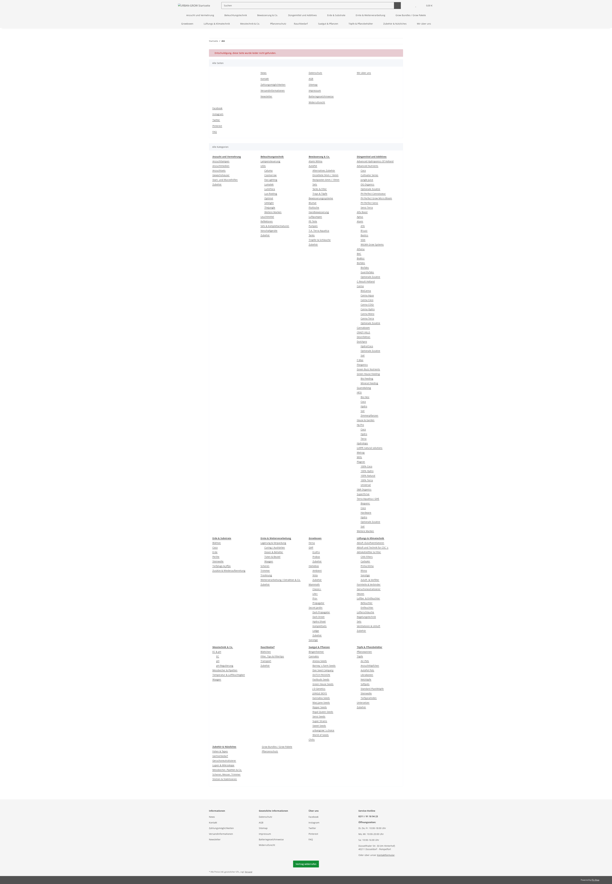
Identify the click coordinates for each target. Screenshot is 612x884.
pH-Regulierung (224, 665)
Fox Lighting (270, 179)
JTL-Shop (595, 880)
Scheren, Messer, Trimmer (226, 774)
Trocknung (266, 575)
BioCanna (366, 290)
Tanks (312, 235)
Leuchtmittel (267, 216)
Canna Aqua (367, 295)
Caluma (268, 170)
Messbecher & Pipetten (224, 670)
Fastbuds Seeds (321, 679)
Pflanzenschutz (270, 751)
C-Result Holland (366, 281)
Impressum (315, 90)
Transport (266, 660)
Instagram (217, 114)
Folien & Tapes (220, 751)
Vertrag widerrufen (306, 864)
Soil (362, 355)
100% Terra (367, 480)
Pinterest (217, 125)
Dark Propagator (321, 612)
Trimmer (265, 570)
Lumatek (268, 184)
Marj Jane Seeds (321, 702)
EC (217, 656)
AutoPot (313, 165)
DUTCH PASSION (321, 674)
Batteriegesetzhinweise (321, 96)
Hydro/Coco (367, 346)
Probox (316, 556)
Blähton (216, 542)
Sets (315, 184)
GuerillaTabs (367, 272)
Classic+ (317, 589)
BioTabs (361, 262)
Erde (214, 552)
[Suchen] (397, 5)
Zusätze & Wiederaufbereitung (228, 570)
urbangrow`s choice (323, 730)
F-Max (360, 360)
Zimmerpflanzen (369, 415)
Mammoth (314, 584)
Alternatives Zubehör (324, 170)
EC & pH (216, 651)
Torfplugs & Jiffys (221, 565)
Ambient (317, 570)
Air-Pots (365, 660)
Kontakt (265, 78)
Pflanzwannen (364, 651)
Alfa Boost (362, 212)
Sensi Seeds (319, 716)
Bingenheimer (316, 651)
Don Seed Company (323, 670)
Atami (360, 221)
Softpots (365, 684)
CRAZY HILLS (363, 332)
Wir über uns (424, 23)
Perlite (215, 556)
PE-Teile (313, 221)
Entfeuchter (367, 607)
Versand (248, 871)
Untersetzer (363, 702)
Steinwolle (217, 561)
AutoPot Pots (367, 670)
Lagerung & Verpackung (273, 542)
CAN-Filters (367, 556)
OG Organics (367, 184)
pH (217, 660)
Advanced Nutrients (367, 165)
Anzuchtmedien (220, 165)
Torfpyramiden (369, 697)
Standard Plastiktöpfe (372, 688)
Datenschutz (315, 72)
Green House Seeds (323, 684)
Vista (315, 575)
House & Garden (365, 420)
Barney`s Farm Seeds (324, 665)
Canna (360, 286)
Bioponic (365, 503)
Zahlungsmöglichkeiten (273, 84)
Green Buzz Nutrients (368, 369)
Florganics (362, 364)
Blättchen (266, 651)
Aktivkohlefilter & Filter (369, 552)
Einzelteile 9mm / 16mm (325, 175)
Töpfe (360, 656)
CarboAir (365, 561)
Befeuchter (366, 602)
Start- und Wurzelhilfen (225, 179)
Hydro (364, 406)
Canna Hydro (368, 309)
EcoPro (316, 552)
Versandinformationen (273, 90)
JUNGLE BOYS (320, 693)
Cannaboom (363, 327)
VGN (363, 239)
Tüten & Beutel (272, 556)
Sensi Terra (367, 207)
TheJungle (269, 207)
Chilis (312, 739)
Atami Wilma (315, 161)
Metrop (361, 452)
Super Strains (320, 721)
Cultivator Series (369, 175)
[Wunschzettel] (416, 5)
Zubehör (217, 184)
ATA (363, 225)
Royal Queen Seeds (323, 711)
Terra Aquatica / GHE (368, 498)
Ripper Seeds (320, 707)
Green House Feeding (368, 373)
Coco (363, 170)
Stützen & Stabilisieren (224, 779)
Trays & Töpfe (320, 193)
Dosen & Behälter (273, 552)
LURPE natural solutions (369, 447)
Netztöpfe (366, 679)
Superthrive (363, 494)
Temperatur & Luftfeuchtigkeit (228, 674)
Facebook (217, 108)
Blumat (312, 202)
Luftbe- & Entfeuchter (368, 598)
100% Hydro (367, 470)
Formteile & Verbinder (368, 584)
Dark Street (318, 616)
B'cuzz (364, 230)
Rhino (364, 570)
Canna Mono (367, 313)
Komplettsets (320, 626)
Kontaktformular (386, 855)
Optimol (268, 198)
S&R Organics (364, 489)
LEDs (263, 165)
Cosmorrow (270, 175)
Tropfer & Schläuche (320, 239)
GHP (311, 547)
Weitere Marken (272, 212)
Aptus (360, 216)
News (263, 72)
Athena (360, 249)
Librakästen (367, 674)
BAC (359, 253)
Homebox (314, 565)
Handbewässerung (319, 212)
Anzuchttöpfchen (370, 665)
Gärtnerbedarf (220, 755)
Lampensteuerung (270, 161)
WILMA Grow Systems (372, 244)
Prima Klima (367, 565)
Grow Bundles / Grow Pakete (277, 746)
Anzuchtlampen (220, 161)
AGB (311, 78)
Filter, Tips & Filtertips (272, 656)
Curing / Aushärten (274, 547)
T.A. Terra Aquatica (319, 230)
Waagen (268, 561)
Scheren (265, 565)
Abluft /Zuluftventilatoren (370, 542)
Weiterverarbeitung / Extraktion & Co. (280, 579)
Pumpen (313, 225)
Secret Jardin (315, 607)
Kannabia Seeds (321, 697)
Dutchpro (362, 341)
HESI (359, 392)
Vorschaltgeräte (269, 230)
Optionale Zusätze (370, 188)
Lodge (316, 630)
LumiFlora (269, 188)
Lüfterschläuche (365, 612)
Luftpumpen (315, 216)
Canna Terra (367, 318)
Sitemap (313, 84)
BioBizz (360, 258)
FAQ (214, 131)
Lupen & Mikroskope (223, 765)
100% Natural (368, 475)
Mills (359, 457)
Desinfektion (363, 336)
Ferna (312, 542)
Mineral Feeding (369, 383)
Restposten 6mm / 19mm (326, 179)
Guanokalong (364, 387)
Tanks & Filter (320, 188)
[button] (409, 5)
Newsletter (266, 96)
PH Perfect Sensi (369, 202)
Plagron (361, 461)
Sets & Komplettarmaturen (275, 225)
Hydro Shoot (319, 621)
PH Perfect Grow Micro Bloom (376, 198)
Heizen (360, 593)
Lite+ (315, 593)
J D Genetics (319, 688)
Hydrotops (362, 443)
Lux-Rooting (270, 193)
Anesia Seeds (320, 660)
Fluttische (314, 207)
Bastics (364, 235)
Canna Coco (367, 299)
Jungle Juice (367, 179)
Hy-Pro (360, 424)
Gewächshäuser (220, 175)
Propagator (318, 602)
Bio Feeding (367, 378)
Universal (366, 484)
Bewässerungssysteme (321, 198)
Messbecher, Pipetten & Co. (227, 769)
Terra (363, 438)
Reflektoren (267, 221)
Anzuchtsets (219, 170)
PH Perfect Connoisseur (373, 193)
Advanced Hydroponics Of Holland (375, 161)
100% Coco (366, 466)
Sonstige (313, 639)
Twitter (216, 119)
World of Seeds (321, 734)
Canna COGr (367, 304)
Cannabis (314, 656)
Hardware (366, 512)
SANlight (269, 202)
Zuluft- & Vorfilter (370, 579)
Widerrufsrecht (317, 102)
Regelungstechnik (366, 616)
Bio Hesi (365, 396)
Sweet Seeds (319, 725)
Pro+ (315, 598)
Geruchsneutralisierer (368, 589)
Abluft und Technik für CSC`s (372, 547)
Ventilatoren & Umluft (368, 626)
